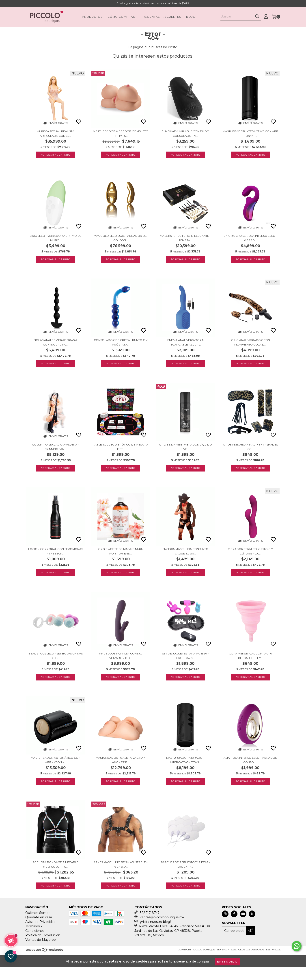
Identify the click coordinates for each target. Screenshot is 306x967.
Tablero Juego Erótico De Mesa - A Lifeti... (120, 447)
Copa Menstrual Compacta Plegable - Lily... (250, 656)
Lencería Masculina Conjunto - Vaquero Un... (185, 551)
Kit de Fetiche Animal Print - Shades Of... (250, 447)
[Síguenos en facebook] (234, 914)
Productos (92, 16)
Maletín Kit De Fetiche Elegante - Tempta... (185, 238)
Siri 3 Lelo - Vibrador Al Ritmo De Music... (56, 238)
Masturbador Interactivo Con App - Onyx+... (250, 133)
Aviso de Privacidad (40, 922)
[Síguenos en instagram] (225, 914)
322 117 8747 (149, 913)
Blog (190, 16)
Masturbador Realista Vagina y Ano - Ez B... (121, 760)
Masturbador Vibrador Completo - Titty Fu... (120, 133)
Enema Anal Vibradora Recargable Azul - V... (185, 342)
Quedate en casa (38, 917)
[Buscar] (257, 17)
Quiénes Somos (37, 913)
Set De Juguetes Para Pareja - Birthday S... (185, 656)
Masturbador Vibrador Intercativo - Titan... (185, 760)
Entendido (227, 961)
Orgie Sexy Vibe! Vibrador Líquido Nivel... (185, 447)
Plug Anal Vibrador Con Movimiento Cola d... (250, 342)
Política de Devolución (42, 935)
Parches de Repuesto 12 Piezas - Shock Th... (185, 864)
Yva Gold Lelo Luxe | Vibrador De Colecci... (120, 238)
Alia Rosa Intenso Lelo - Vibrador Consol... (250, 760)
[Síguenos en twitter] (252, 914)
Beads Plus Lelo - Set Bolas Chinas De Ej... (55, 656)
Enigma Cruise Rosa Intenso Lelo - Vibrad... (250, 238)
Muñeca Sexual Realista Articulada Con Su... (55, 133)
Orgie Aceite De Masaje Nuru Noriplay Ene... (120, 551)
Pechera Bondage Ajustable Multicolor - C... (55, 864)
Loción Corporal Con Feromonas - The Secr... (55, 551)
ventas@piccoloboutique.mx (162, 917)
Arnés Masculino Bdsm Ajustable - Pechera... (120, 864)
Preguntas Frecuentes (160, 16)
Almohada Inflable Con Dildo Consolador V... (185, 133)
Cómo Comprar (121, 16)
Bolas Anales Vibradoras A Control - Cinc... (55, 342)
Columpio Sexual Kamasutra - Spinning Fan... (55, 447)
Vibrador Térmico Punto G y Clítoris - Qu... (250, 551)
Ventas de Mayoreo (40, 940)
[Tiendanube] (45, 951)
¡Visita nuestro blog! (155, 922)
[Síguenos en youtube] (243, 914)
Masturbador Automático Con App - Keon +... (55, 760)
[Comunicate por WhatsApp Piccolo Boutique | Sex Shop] (297, 946)
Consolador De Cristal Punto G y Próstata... (120, 342)
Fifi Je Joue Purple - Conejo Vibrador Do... (120, 656)
